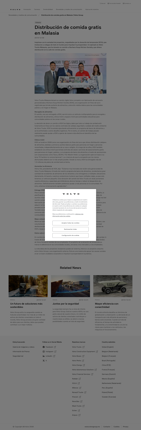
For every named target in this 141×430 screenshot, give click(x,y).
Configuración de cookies (70, 235)
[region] (70, 215)
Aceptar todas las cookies (70, 223)
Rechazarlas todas (70, 229)
